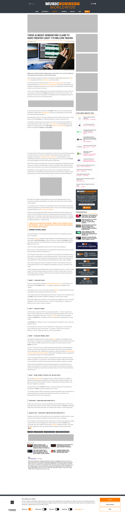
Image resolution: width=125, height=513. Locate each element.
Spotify (64, 285)
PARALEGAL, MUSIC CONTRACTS (88, 152)
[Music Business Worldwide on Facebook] (91, 3)
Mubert (56, 290)
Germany (88, 146)
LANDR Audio (93, 119)
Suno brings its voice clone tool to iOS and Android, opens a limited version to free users (65, 445)
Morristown (85, 160)
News (37, 11)
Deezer (44, 230)
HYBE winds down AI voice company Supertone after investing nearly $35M (63, 451)
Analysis (31, 431)
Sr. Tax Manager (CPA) (88, 124)
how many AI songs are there (63, 431)
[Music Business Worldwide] (62, 5)
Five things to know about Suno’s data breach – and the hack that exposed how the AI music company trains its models (41, 452)
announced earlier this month (54, 283)
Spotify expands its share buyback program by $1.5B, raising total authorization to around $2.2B (89, 233)
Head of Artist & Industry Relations (89, 117)
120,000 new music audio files (49, 157)
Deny (110, 509)
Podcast (72, 11)
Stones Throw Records (85, 166)
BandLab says (45, 112)
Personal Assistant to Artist (89, 145)
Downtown (44, 349)
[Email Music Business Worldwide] (95, 3)
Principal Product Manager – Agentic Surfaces (89, 130)
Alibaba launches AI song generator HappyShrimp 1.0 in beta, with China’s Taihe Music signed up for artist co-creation (41, 446)
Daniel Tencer (71, 41)
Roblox (46, 378)
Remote (78, 186)
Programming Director (88, 159)
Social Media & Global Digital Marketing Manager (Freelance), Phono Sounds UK (89, 138)
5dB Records (83, 171)
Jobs (79, 11)
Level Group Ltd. (92, 125)
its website (54, 315)
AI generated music (39, 431)
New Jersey (90, 160)
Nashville (85, 125)
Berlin (84, 146)
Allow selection (110, 504)
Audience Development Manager (84, 169)
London (78, 166)
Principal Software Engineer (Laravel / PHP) (86, 185)
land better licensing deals (56, 82)
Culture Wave (85, 175)
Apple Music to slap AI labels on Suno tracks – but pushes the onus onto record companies (90, 216)
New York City (86, 119)
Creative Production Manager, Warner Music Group (86, 179)
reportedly (54, 424)
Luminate (29, 157)
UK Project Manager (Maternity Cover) (86, 165)
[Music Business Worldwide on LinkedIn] (93, 3)
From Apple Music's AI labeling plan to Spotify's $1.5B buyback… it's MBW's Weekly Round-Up (89, 221)
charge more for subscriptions (48, 84)
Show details (78, 509)
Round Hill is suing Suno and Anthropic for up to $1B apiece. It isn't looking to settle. (89, 238)
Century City (85, 154)
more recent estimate (60, 125)
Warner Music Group (60, 78)
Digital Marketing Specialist (83, 174)
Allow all (110, 499)
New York (85, 132)
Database (64, 11)
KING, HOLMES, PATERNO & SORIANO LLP (89, 155)
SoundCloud (70, 207)
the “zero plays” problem (46, 209)
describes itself (38, 378)
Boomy (54, 339)
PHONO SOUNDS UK (87, 141)
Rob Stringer (46, 80)
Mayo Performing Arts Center (89, 161)
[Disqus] (50, 474)
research (37, 238)
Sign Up (88, 207)
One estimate (53, 124)
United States (90, 132)
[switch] (44, 509)
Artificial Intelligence (50, 431)
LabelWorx (83, 186)
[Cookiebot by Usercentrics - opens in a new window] (12, 510)
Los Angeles (79, 175)
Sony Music (34, 80)
